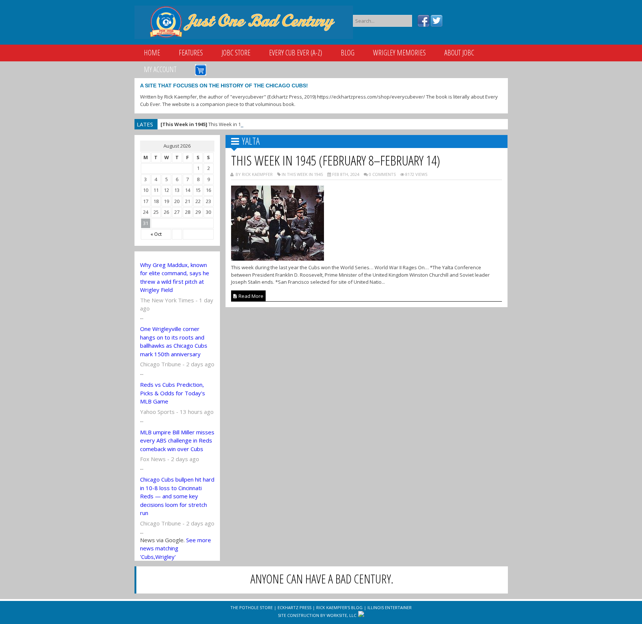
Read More (250, 296)
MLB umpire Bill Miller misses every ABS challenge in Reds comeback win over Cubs (177, 440)
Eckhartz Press (294, 607)
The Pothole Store (251, 607)
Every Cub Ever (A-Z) (295, 53)
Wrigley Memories (399, 53)
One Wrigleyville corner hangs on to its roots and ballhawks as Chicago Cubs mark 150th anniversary (173, 341)
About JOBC (459, 53)
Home (152, 53)
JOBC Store (235, 53)
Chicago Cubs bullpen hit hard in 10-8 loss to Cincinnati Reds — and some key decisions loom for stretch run (177, 496)
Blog (347, 53)
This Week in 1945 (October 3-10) (220, 124)
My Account (160, 69)
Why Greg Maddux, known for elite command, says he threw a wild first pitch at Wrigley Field (174, 277)
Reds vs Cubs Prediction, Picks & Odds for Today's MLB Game (172, 393)
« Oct (156, 234)
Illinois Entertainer (389, 607)
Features (191, 53)
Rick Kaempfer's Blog (339, 607)
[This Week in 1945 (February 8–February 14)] (277, 258)
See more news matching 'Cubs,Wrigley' (175, 548)
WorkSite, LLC (341, 615)
